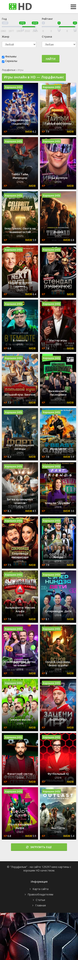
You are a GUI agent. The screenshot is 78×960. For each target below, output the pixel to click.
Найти (50, 59)
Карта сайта (40, 889)
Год (4, 19)
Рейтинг (47, 19)
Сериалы (11, 61)
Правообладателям (40, 894)
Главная (40, 905)
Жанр (5, 36)
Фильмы (10, 56)
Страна (47, 36)
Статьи (40, 900)
